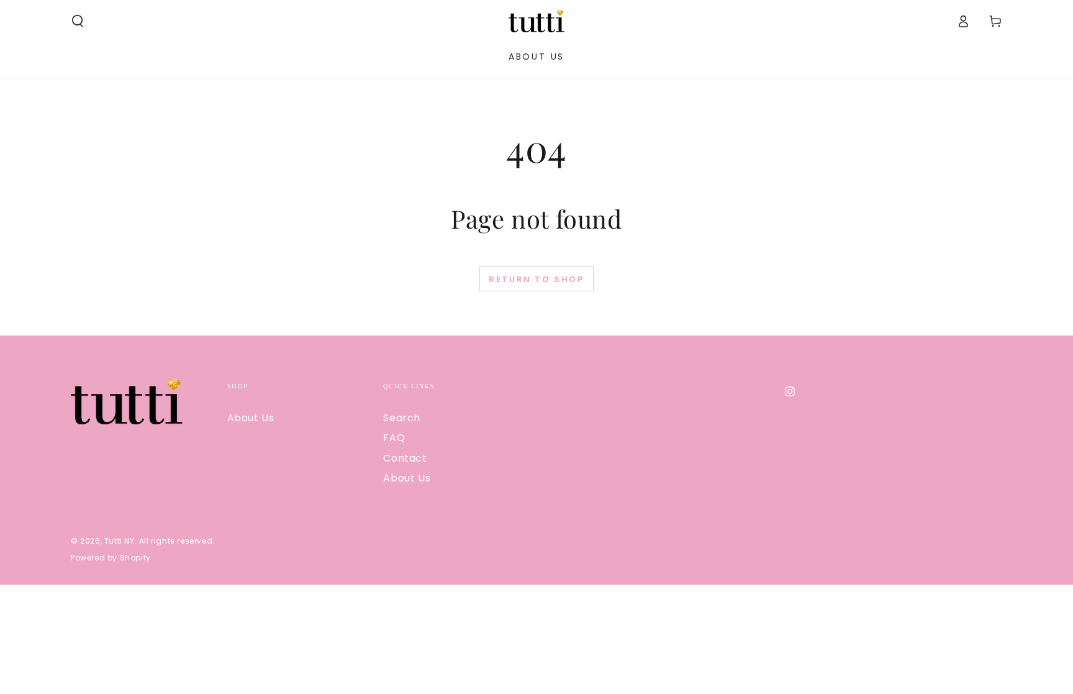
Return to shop (536, 279)
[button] (77, 21)
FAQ (394, 438)
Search (401, 418)
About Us (250, 418)
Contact (405, 458)
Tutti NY (119, 541)
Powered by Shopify (111, 558)
